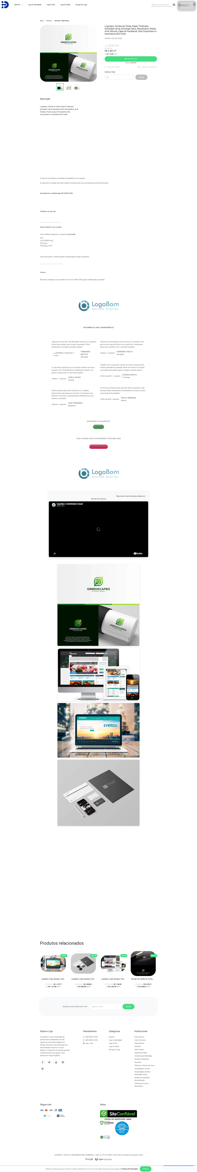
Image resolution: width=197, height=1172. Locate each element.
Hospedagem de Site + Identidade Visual (142, 1073)
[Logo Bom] (98, 306)
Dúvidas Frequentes (141, 1059)
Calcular (141, 77)
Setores (49, 21)
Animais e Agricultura (62, 21)
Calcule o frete (110, 72)
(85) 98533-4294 (91, 1037)
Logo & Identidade (115, 1040)
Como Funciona (139, 1040)
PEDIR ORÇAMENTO (98, 447)
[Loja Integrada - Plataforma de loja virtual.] (103, 1159)
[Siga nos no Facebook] (42, 1062)
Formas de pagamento (148, 67)
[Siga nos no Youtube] (56, 1062)
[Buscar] (174, 5)
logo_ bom (89, 1043)
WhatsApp (98, 427)
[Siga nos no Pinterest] (42, 1068)
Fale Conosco (139, 1037)
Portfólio (137, 1046)
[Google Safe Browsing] (105, 1137)
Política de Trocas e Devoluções (141, 1084)
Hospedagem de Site (142, 1069)
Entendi (145, 1169)
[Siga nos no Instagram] (62, 1062)
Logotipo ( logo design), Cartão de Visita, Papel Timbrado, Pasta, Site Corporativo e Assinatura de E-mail (53, 979)
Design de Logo (114, 1050)
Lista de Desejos (113, 67)
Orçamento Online (140, 1053)
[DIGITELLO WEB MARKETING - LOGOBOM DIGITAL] (5, 4)
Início (42, 21)
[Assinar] (128, 1006)
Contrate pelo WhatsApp (143, 1056)
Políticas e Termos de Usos (144, 1065)
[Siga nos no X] (49, 1062)
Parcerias (137, 1062)
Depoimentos (139, 1043)
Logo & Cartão (114, 1046)
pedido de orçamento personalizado (142, 1079)
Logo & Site (113, 1043)
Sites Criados (139, 1050)
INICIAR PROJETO (130, 59)
